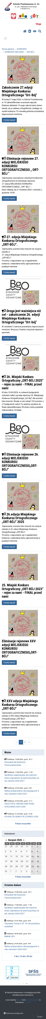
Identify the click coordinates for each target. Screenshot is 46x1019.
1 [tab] (19, 983)
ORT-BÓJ (30, 52)
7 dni (16, 956)
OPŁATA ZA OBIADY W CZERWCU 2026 (21, 816)
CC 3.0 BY (27, 1002)
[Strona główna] (24, 31)
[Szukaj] (39, 31)
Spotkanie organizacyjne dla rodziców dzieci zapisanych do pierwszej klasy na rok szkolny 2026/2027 (21, 778)
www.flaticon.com (32, 1000)
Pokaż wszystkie (23, 823)
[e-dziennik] (29, 31)
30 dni (29, 956)
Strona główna (8, 49)
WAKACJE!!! (9, 936)
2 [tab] (23, 983)
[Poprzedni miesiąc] (6, 840)
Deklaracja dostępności (14, 1013)
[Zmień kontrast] (34, 31)
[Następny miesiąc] (23, 840)
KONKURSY (22, 49)
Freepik (19, 1000)
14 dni (22, 956)
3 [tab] (27, 983)
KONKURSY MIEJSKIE (14, 52)
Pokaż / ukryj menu (5, 38)
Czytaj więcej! (9, 120)
